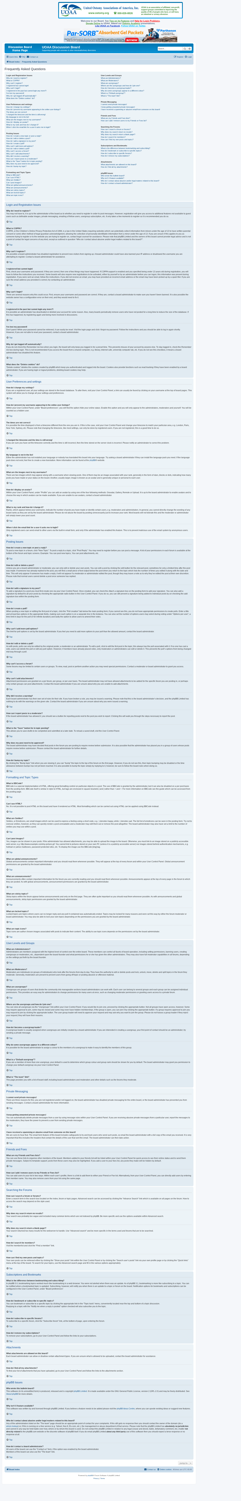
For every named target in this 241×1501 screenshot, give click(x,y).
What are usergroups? (110, 83)
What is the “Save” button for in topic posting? (24, 161)
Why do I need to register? (16, 78)
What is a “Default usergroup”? (113, 93)
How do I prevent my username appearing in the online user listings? (33, 109)
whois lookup (12, 1426)
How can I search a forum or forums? (116, 129)
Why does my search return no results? (116, 132)
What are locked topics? (15, 193)
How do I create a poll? (15, 143)
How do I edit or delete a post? (18, 138)
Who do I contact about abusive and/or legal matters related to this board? (130, 181)
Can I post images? (14, 183)
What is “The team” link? (110, 96)
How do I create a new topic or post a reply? (23, 136)
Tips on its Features (119, 21)
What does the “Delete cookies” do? (20, 98)
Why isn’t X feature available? (112, 178)
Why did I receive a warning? (17, 156)
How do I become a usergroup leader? (116, 88)
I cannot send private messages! (114, 104)
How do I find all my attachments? (114, 167)
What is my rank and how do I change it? (22, 125)
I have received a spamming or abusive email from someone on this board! (130, 109)
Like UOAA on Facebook (107, 26)
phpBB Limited (80, 1391)
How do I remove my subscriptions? (115, 156)
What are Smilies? (13, 180)
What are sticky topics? (15, 190)
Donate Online (93, 23)
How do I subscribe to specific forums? (116, 153)
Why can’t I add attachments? (18, 154)
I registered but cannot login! (17, 86)
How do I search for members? (113, 137)
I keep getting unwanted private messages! (118, 107)
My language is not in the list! (17, 117)
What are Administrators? (111, 78)
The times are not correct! (16, 112)
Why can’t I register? (14, 83)
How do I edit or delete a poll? (18, 149)
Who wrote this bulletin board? (113, 176)
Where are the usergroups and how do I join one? (120, 86)
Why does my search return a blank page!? (118, 134)
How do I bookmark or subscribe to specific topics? (121, 151)
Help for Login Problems (147, 21)
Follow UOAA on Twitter (133, 26)
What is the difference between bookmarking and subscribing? (125, 148)
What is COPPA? (13, 81)
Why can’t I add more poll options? (19, 146)
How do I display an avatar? (17, 122)
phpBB (93, 460)
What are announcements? (17, 188)
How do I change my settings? (18, 107)
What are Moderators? (110, 81)
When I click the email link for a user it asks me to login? (28, 127)
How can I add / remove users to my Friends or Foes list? (124, 121)
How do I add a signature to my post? (21, 141)
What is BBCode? (13, 175)
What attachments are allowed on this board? (119, 164)
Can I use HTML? (13, 177)
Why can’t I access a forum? (17, 151)
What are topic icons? (14, 195)
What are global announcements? (19, 185)
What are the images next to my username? (23, 120)
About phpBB (12, 1394)
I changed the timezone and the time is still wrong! (26, 115)
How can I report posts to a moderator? (22, 159)
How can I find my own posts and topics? (117, 140)
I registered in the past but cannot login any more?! (26, 91)
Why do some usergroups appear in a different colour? (122, 91)
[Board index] (23, 48)
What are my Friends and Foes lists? (115, 118)
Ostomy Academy (131, 23)
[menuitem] (22, 57)
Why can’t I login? (13, 88)
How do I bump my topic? (16, 166)
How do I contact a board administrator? (117, 183)
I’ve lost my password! (15, 93)
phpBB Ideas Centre (126, 1408)
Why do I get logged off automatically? (21, 96)
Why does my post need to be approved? (22, 164)
